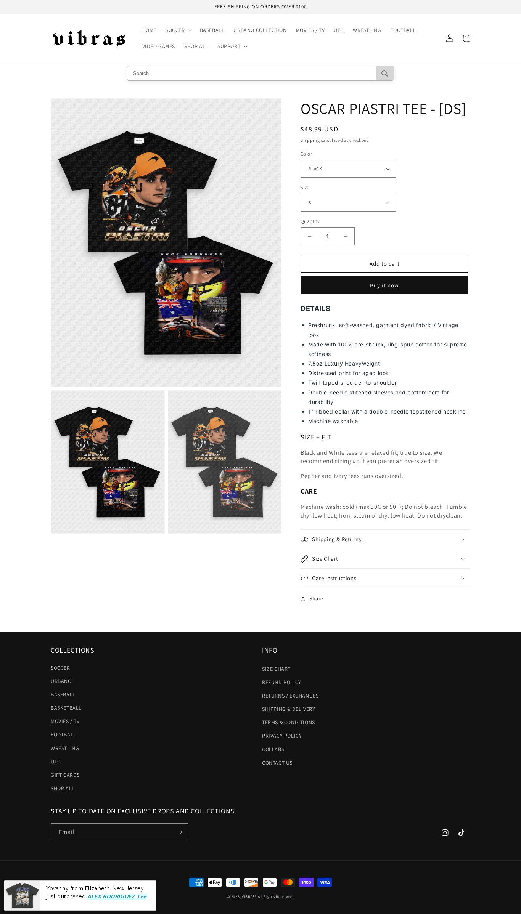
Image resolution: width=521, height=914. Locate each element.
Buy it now (384, 285)
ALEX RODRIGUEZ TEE (117, 896)
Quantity (310, 221)
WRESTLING (65, 748)
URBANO (61, 681)
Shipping (310, 140)
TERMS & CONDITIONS (288, 722)
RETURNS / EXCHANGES (290, 695)
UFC (56, 761)
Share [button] (316, 598)
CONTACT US (277, 762)
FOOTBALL (63, 734)
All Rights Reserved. (276, 896)
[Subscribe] (179, 832)
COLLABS (273, 749)
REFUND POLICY (281, 682)
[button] (178, 30)
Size (305, 187)
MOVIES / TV (65, 721)
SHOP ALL (63, 788)
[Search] (385, 73)
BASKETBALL (66, 707)
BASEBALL (63, 694)
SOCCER (60, 667)
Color (306, 154)
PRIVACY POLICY (282, 735)
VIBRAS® (249, 896)
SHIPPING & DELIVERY (288, 709)
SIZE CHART (276, 668)
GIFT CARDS (65, 774)
